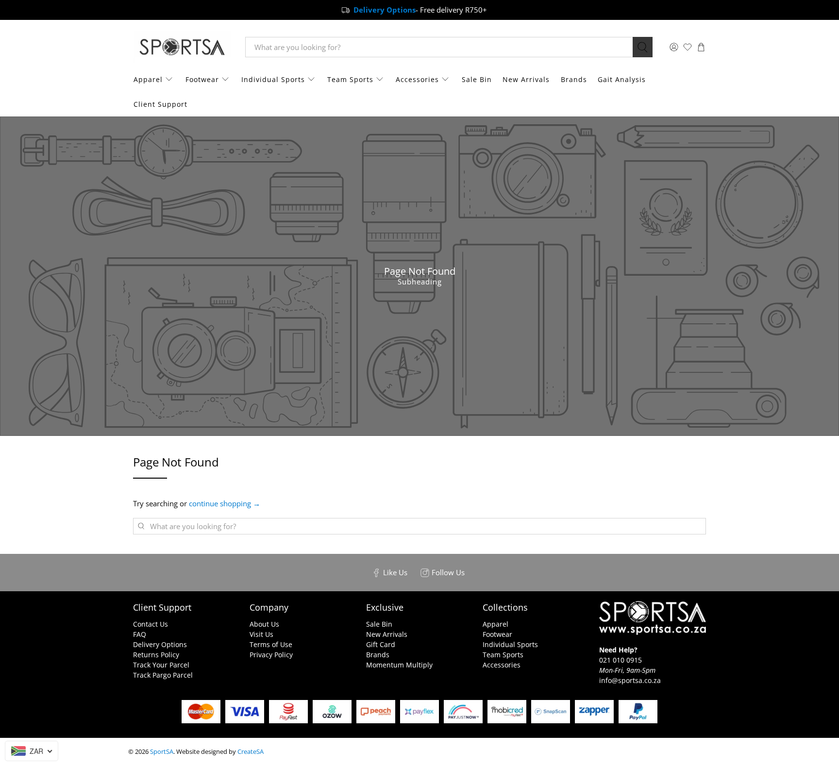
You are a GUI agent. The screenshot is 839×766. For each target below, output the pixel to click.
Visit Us (261, 634)
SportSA (161, 752)
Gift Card (380, 644)
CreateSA (250, 752)
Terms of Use (271, 644)
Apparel (148, 79)
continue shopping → (224, 503)
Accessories (417, 79)
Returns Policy (156, 654)
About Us (264, 624)
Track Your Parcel (161, 664)
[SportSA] (182, 47)
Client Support (160, 104)
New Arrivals (526, 79)
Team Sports (350, 79)
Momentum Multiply (399, 664)
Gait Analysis (622, 79)
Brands (574, 79)
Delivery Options (160, 644)
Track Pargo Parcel (163, 675)
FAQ (139, 634)
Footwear (202, 79)
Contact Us (150, 624)
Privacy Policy (271, 654)
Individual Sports (273, 79)
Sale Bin (477, 79)
